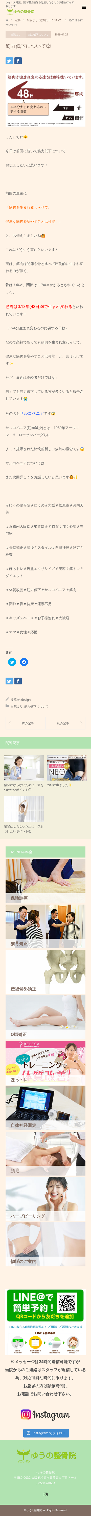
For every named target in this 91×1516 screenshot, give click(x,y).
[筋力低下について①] (25, 723)
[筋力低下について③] (65, 723)
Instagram (45, 1494)
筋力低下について (38, 34)
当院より (16, 34)
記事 (17, 20)
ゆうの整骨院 (34, 1510)
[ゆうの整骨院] (20, 12)
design (26, 699)
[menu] (83, 7)
